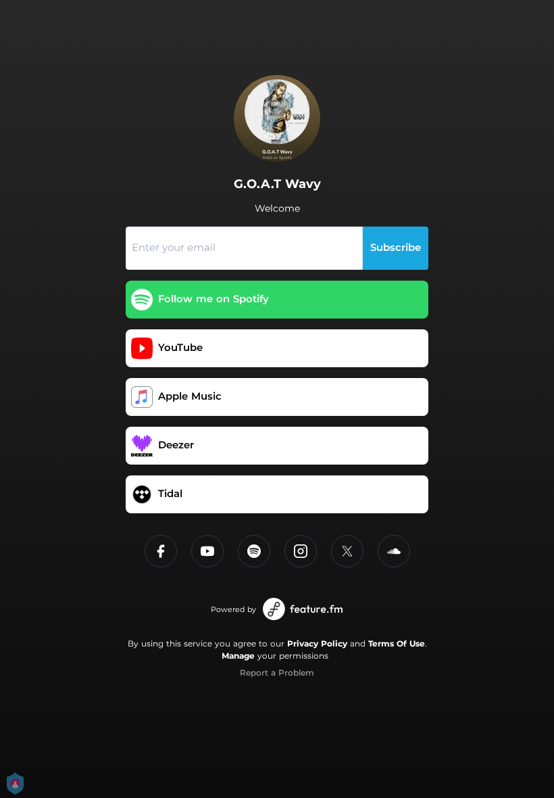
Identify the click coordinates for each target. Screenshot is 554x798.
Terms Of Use (396, 643)
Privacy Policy (317, 643)
